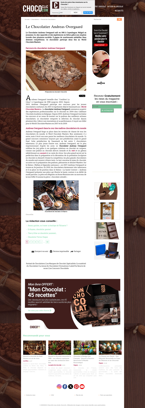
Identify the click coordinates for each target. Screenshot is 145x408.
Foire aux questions (106, 395)
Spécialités (71, 264)
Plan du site (79, 395)
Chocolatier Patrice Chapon (37, 237)
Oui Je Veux (88, 12)
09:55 (63, 365)
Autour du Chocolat (115, 6)
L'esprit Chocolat (99, 6)
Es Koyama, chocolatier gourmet (39, 229)
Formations (64, 266)
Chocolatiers (35, 19)
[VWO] (60, 12)
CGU (52, 395)
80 (47, 241)
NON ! (76, 12)
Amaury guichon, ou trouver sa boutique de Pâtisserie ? (47, 225)
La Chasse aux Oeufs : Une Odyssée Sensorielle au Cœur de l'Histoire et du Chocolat (109, 358)
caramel (43, 153)
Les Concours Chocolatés (59, 268)
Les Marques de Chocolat (56, 264)
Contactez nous (30, 395)
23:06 (80, 365)
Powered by (55, 12)
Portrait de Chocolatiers (48, 19)
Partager (77, 251)
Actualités (119, 10)
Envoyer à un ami (41, 251)
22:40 (105, 363)
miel (74, 151)
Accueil (27, 19)
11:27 (30, 361)
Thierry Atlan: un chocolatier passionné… (42, 233)
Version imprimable (61, 251)
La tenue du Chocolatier (48, 266)
